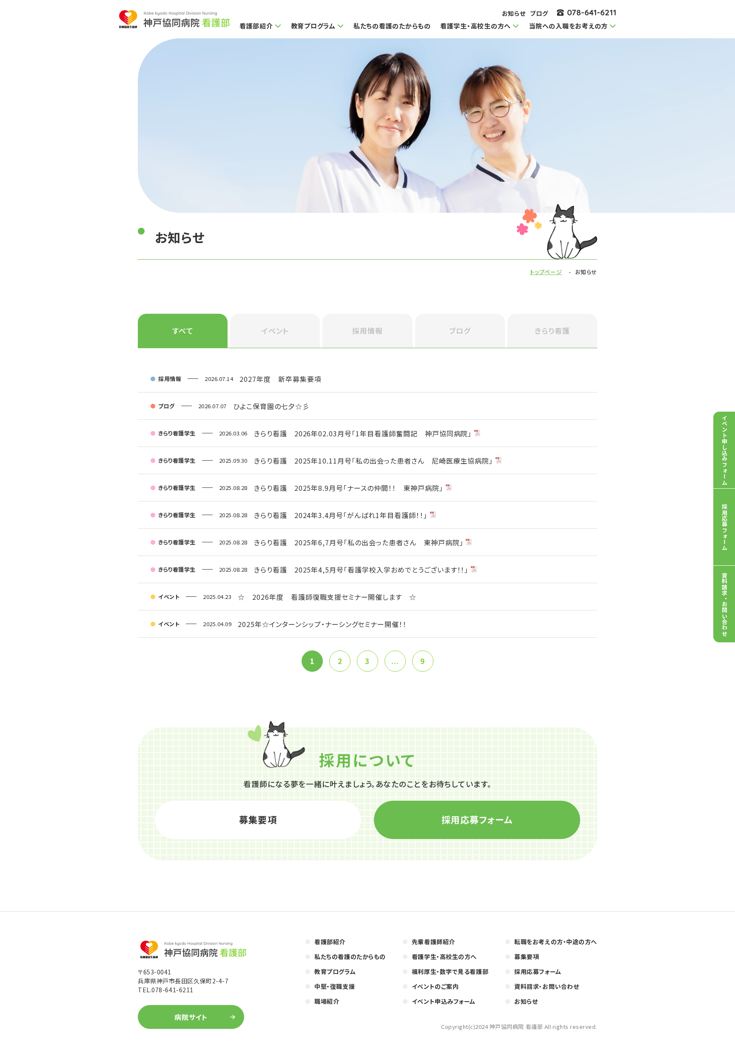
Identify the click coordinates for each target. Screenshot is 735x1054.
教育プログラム (335, 971)
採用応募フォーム (477, 819)
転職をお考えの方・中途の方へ (555, 941)
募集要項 (257, 819)
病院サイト (191, 1017)
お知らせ (514, 13)
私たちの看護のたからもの (392, 25)
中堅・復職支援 (334, 986)
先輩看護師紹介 (433, 941)
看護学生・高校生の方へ (444, 956)
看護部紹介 (329, 941)
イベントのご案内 (435, 986)
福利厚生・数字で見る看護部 (450, 971)
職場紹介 (326, 1001)
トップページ (546, 272)
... (395, 661)
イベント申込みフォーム (444, 1001)
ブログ (539, 13)
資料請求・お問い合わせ (546, 986)
